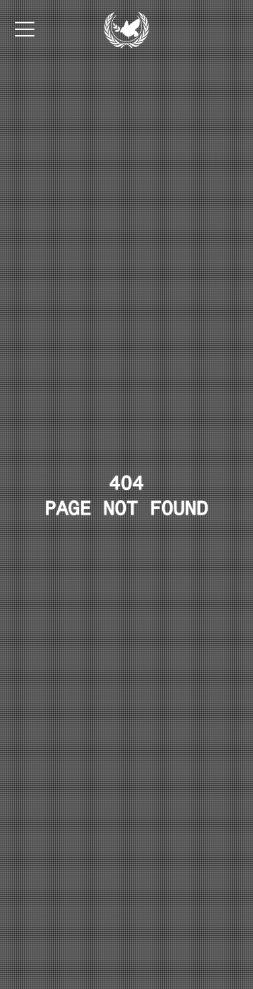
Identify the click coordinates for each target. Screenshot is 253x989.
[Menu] (25, 29)
